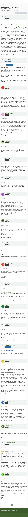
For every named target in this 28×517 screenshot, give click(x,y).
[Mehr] (26, 22)
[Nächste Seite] (16, 505)
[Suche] (19, 1)
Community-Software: (14, 515)
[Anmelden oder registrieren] (23, 1)
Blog (23, 40)
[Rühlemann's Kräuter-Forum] (0, 1)
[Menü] (26, 1)
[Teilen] (26, 13)
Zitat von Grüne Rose (8, 451)
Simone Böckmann (6, 10)
